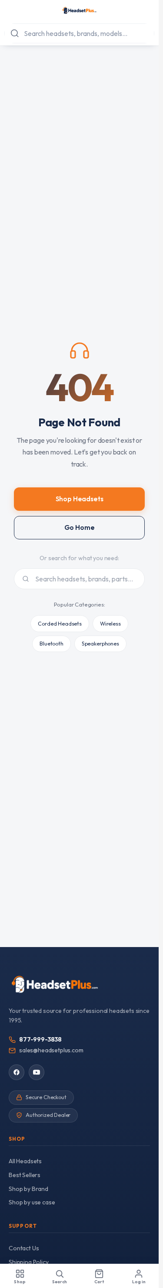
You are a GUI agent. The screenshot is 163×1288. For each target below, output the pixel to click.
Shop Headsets (79, 499)
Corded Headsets (60, 623)
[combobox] (79, 33)
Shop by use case (32, 1202)
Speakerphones (100, 643)
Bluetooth (51, 643)
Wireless (110, 623)
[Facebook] (16, 1072)
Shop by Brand (28, 1189)
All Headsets (25, 1161)
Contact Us (24, 1248)
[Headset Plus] (79, 10)
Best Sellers (24, 1175)
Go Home (79, 527)
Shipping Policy (29, 1262)
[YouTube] (36, 1072)
